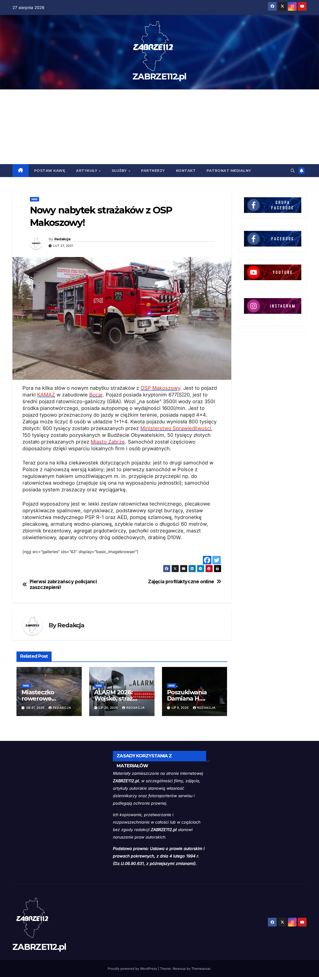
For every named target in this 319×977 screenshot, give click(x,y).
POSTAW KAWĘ (49, 170)
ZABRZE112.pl (159, 76)
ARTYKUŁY (87, 170)
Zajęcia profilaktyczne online (181, 582)
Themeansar (200, 969)
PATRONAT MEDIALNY (229, 170)
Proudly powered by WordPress (133, 969)
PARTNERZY (153, 170)
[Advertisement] (159, 127)
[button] (293, 170)
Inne (34, 199)
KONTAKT (186, 170)
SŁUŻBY (120, 170)
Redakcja (62, 239)
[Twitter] (216, 560)
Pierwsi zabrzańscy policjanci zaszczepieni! (63, 584)
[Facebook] (207, 560)
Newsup (179, 969)
